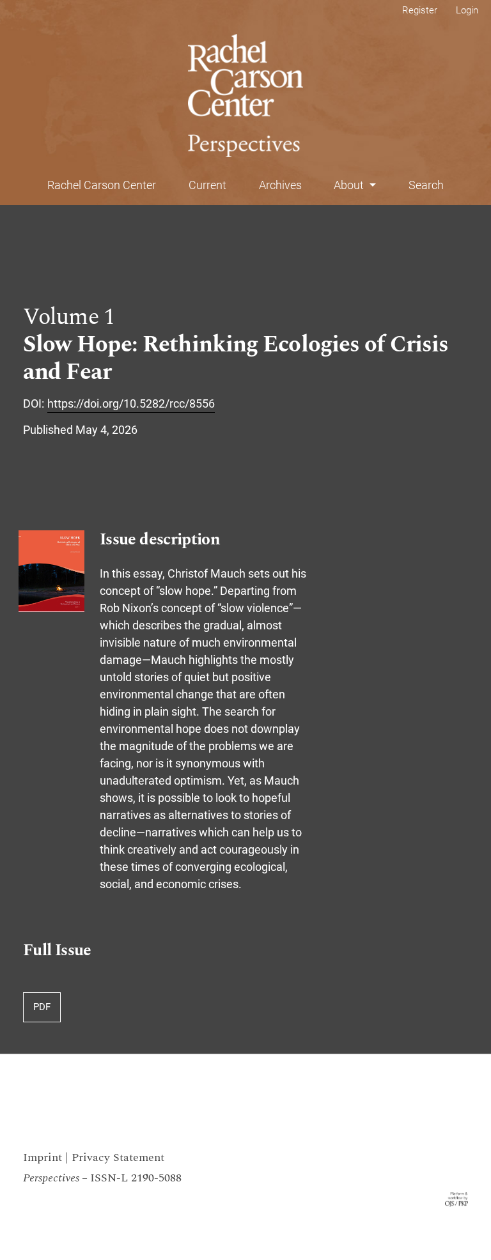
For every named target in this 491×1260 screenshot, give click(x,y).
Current (207, 185)
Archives (280, 185)
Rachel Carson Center (101, 185)
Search (426, 185)
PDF (42, 1007)
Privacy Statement (118, 1157)
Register (419, 10)
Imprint (42, 1157)
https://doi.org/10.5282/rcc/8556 (131, 403)
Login (467, 10)
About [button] (350, 185)
